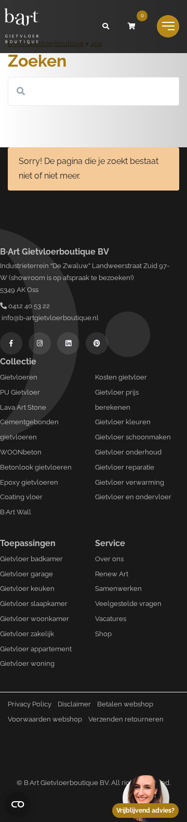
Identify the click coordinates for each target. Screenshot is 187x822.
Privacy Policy (29, 704)
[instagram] (40, 343)
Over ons (109, 559)
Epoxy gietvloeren (29, 482)
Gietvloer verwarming (129, 482)
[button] (105, 27)
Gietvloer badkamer (31, 559)
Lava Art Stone (23, 407)
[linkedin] (68, 343)
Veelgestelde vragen (128, 604)
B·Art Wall (15, 512)
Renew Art (111, 574)
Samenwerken (118, 588)
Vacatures (110, 619)
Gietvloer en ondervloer (133, 497)
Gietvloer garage (26, 574)
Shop (103, 634)
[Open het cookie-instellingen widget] (17, 804)
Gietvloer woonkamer (34, 619)
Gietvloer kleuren (123, 422)
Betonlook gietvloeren (36, 467)
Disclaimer (74, 704)
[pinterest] (97, 343)
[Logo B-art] (21, 26)
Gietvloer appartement (36, 649)
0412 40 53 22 (28, 306)
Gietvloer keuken (27, 588)
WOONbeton (21, 452)
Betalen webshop (125, 704)
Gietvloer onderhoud (128, 452)
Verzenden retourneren (126, 719)
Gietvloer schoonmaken (133, 437)
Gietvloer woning (27, 663)
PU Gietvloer (20, 392)
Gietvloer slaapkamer (34, 604)
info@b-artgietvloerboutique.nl (49, 318)
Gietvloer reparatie (124, 467)
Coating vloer (21, 497)
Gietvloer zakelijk (27, 634)
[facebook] (11, 343)
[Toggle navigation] (168, 26)
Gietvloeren (18, 377)
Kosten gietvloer (121, 377)
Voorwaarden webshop (45, 719)
